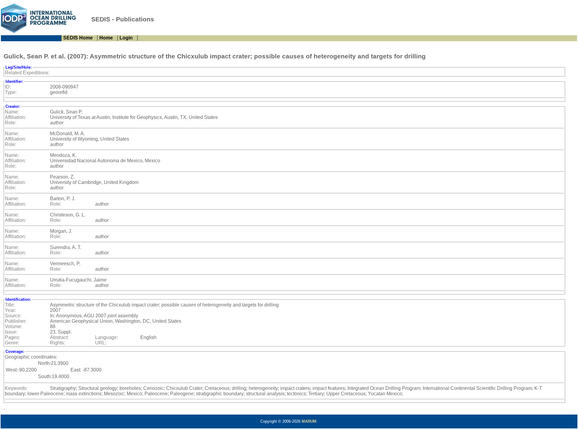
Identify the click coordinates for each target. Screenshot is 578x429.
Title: (10, 304)
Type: (11, 92)
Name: (12, 111)
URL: (100, 342)
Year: (10, 310)
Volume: (13, 326)
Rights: (57, 342)
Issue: (11, 331)
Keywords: (16, 388)
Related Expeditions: (27, 72)
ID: (8, 86)
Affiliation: (15, 117)
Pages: (12, 337)
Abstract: (59, 337)
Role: (10, 122)
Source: (13, 315)
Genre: (12, 342)
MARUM (309, 421)
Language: (106, 337)
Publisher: (15, 321)
